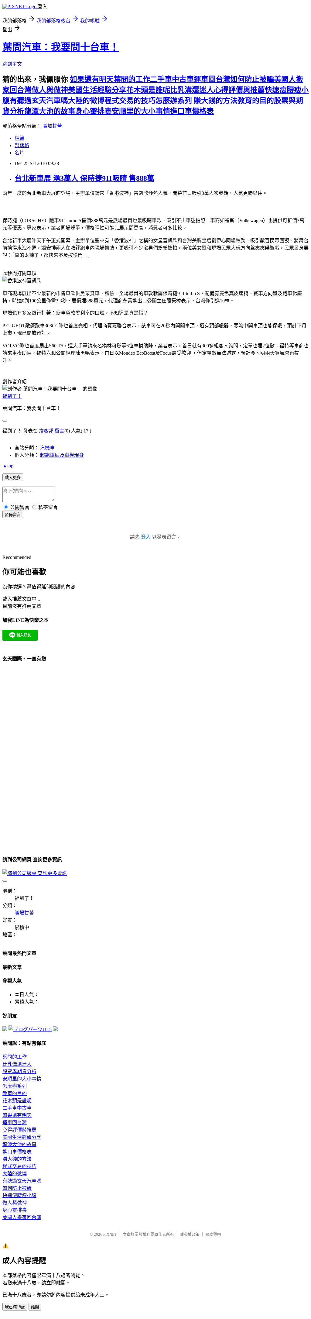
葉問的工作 (132, 79)
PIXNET (110, 1234)
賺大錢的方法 (216, 101)
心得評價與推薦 (239, 90)
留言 (59, 430)
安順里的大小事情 (141, 111)
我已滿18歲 (15, 1307)
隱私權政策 (190, 1234)
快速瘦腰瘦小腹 (19, 1195)
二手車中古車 (172, 79)
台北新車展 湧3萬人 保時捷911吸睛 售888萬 (84, 178)
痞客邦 (46, 430)
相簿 (19, 138)
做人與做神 (50, 90)
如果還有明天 (92, 79)
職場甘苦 (52, 126)
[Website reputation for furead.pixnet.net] (4, 1029)
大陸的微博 (86, 101)
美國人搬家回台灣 (21, 1217)
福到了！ (12, 396)
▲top (7, 465)
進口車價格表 (192, 111)
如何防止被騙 (252, 79)
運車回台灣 (212, 79)
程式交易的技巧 (130, 101)
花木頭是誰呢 (148, 90)
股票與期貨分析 (19, 1071)
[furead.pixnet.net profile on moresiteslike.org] (55, 1029)
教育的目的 (256, 101)
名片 (19, 152)
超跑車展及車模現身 (62, 455)
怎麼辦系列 (175, 101)
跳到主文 (12, 64)
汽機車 (47, 447)
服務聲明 (213, 1234)
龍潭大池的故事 (49, 111)
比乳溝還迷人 (192, 90)
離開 (35, 1307)
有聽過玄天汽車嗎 (39, 101)
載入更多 (13, 477)
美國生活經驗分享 (97, 90)
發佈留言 (13, 514)
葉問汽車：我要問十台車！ (60, 47)
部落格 (22, 145)
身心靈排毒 (93, 111)
